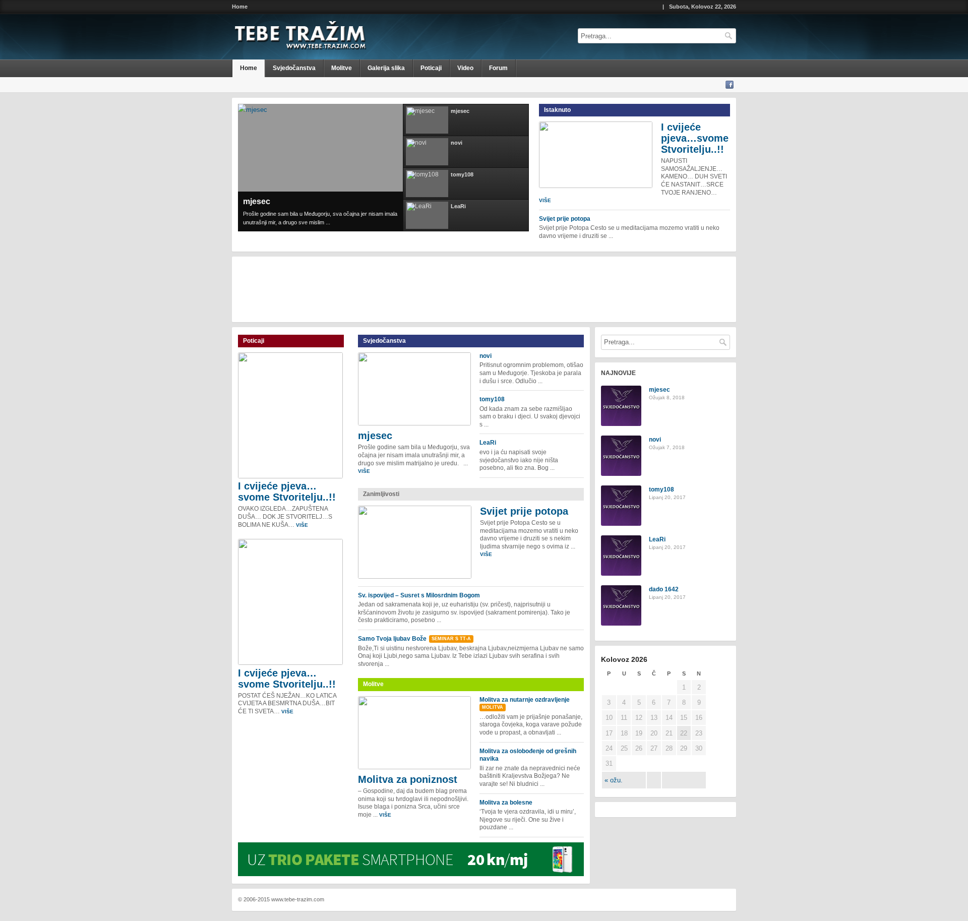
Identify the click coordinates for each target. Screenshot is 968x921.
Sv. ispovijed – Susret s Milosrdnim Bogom (419, 595)
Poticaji (431, 68)
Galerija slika (386, 68)
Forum (498, 68)
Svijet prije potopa (564, 218)
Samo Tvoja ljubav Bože (392, 638)
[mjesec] (252, 109)
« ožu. (613, 780)
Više (545, 200)
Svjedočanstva (294, 68)
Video (465, 68)
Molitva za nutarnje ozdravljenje (524, 699)
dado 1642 (664, 589)
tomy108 (492, 399)
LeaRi (487, 442)
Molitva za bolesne (505, 802)
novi (485, 355)
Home (240, 7)
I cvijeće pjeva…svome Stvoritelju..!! (695, 138)
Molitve (341, 68)
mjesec (256, 201)
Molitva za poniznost (407, 779)
